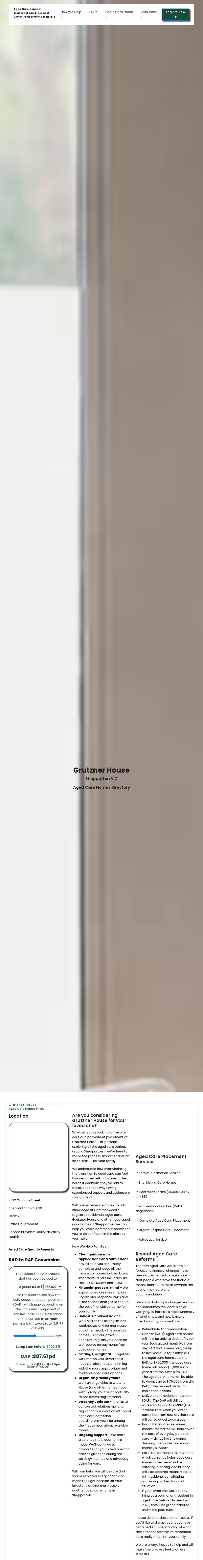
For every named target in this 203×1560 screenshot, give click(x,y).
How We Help (71, 12)
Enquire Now (175, 12)
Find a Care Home (119, 12)
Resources (148, 12)
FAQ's (93, 12)
